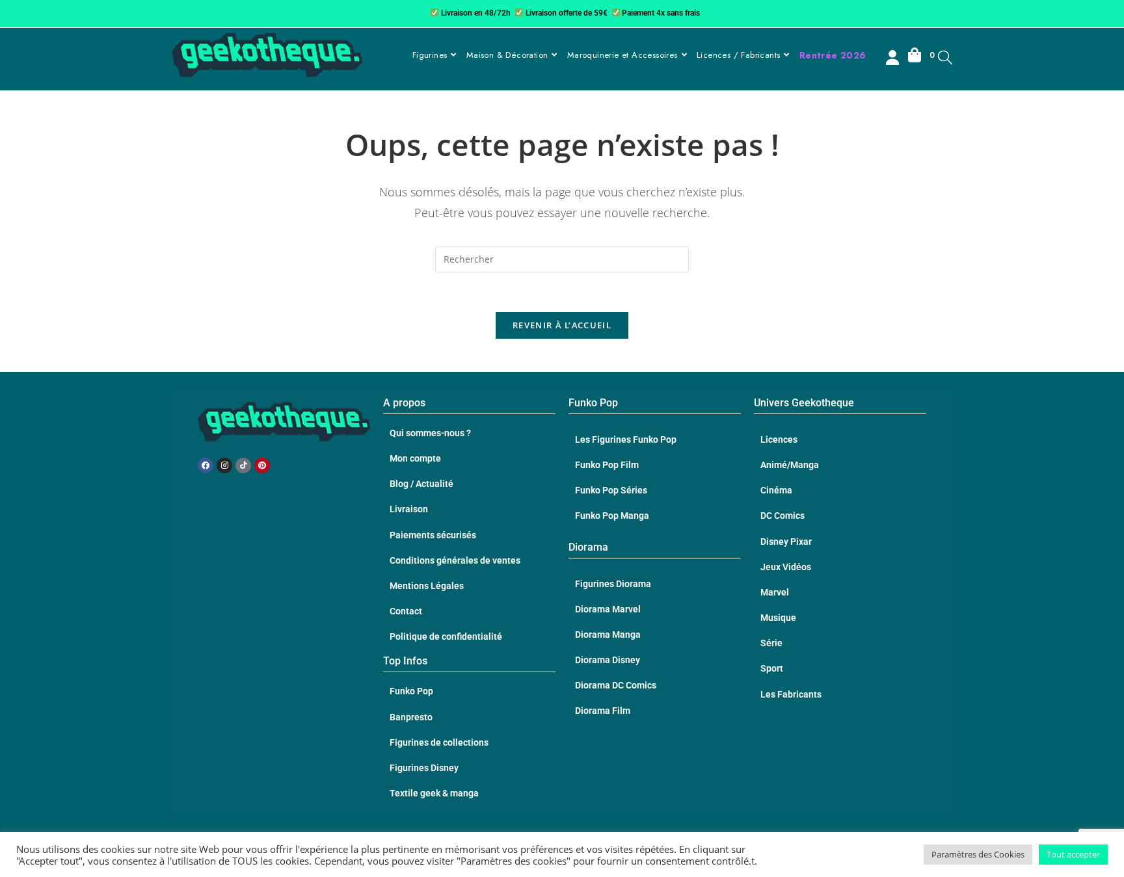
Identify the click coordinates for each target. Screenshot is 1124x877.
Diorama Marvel (608, 609)
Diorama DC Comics (615, 685)
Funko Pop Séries (611, 490)
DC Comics (782, 515)
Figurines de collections (439, 742)
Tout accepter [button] (1073, 854)
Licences (778, 439)
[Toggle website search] (945, 57)
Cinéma (776, 490)
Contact (406, 611)
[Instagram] (224, 465)
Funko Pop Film (607, 465)
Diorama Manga (608, 634)
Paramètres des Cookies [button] (977, 854)
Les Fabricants (791, 694)
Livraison (409, 509)
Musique (778, 617)
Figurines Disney (424, 768)
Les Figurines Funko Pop (625, 439)
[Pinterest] (262, 465)
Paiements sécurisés (433, 535)
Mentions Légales (427, 586)
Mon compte (415, 458)
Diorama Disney (607, 660)
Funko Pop (411, 691)
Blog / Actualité (421, 483)
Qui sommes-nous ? (430, 433)
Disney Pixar (786, 541)
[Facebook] (205, 465)
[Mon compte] (894, 59)
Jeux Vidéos (785, 567)
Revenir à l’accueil (562, 325)
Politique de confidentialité (446, 636)
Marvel (774, 592)
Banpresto (411, 717)
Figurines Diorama (613, 584)
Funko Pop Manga (612, 515)
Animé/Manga (789, 465)
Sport (771, 668)
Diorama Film (602, 710)
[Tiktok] (243, 465)
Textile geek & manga (434, 793)
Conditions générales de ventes (455, 560)
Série (771, 643)
